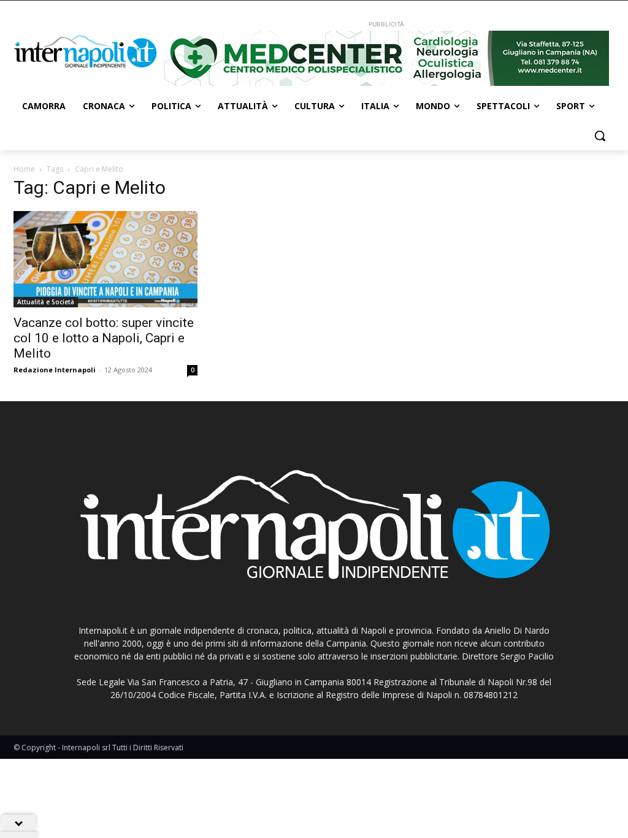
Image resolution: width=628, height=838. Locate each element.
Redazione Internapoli (54, 369)
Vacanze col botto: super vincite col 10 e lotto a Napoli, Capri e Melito (103, 338)
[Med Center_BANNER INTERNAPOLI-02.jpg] (386, 58)
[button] (600, 135)
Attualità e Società (45, 302)
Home (24, 169)
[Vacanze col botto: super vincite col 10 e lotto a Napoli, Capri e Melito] (105, 259)
